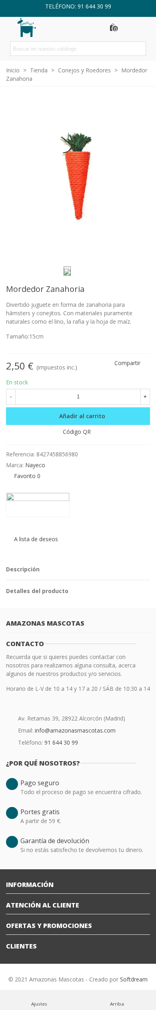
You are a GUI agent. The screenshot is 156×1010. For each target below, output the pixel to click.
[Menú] (142, 27)
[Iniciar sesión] (127, 27)
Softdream (134, 979)
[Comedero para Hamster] (144, 290)
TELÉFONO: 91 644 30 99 (78, 6)
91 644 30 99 (61, 742)
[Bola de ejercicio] (131, 290)
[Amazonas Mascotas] (32, 27)
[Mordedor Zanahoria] (140, 250)
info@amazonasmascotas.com (75, 730)
